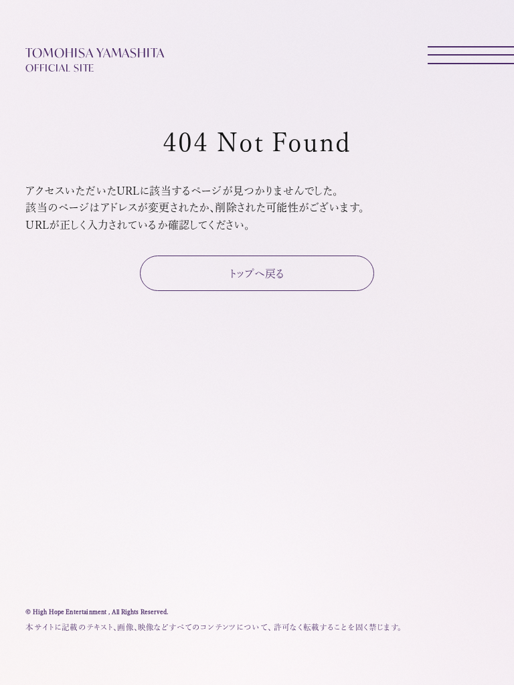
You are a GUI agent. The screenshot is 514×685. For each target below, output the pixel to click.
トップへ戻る (257, 273)
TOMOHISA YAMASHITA (95, 59)
